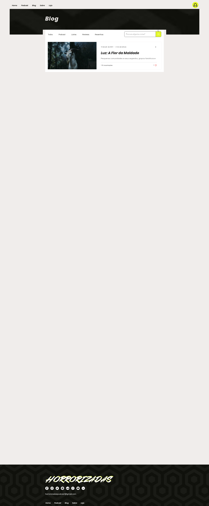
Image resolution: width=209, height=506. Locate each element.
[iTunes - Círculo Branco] (73, 488)
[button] (158, 31)
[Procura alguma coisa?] (158, 34)
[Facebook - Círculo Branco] (47, 488)
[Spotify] (62, 488)
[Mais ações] (156, 46)
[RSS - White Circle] (83, 488)
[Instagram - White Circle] (52, 488)
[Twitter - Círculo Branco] (57, 488)
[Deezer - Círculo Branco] (67, 488)
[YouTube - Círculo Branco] (78, 488)
